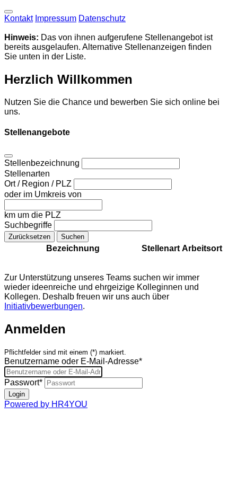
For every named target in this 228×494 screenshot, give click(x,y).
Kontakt (18, 18)
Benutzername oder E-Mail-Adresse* (73, 361)
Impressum (55, 18)
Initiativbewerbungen (43, 306)
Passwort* (23, 382)
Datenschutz (102, 18)
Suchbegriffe (29, 225)
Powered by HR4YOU (45, 404)
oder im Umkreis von (43, 194)
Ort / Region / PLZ (39, 183)
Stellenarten (27, 173)
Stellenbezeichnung (43, 162)
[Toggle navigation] (8, 11)
